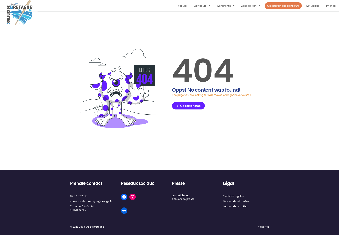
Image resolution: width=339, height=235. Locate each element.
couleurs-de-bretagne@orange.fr (91, 201)
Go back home (190, 106)
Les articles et (180, 195)
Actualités (312, 6)
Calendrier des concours (283, 6)
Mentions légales (233, 196)
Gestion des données (236, 201)
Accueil (182, 6)
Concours (200, 5)
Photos (331, 6)
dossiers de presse (183, 199)
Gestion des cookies (235, 206)
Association (249, 5)
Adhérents (224, 5)
